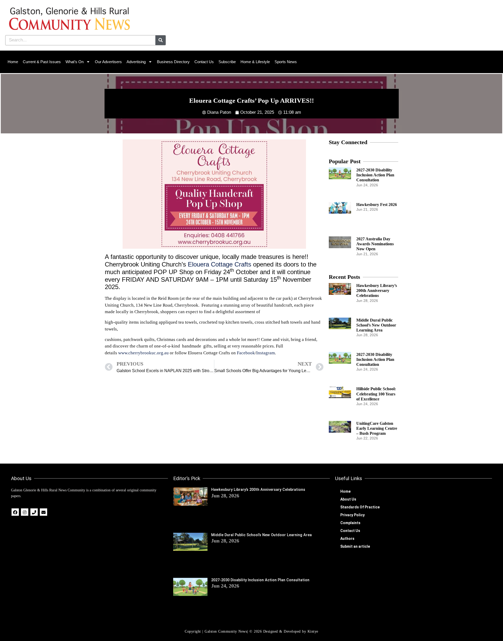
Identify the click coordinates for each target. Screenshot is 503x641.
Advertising (136, 61)
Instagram (265, 352)
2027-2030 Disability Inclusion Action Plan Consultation (375, 175)
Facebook (246, 352)
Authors (347, 538)
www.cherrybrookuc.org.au (143, 352)
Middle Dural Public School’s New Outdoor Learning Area (376, 325)
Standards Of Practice (360, 507)
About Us (348, 499)
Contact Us (204, 61)
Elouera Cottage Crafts (219, 264)
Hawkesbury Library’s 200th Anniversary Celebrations (376, 290)
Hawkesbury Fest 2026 (376, 204)
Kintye (313, 631)
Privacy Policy (352, 515)
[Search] (160, 40)
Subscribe (227, 61)
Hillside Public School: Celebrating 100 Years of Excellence (376, 394)
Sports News (286, 61)
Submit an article (355, 546)
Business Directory (173, 61)
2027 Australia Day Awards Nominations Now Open (375, 244)
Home (13, 61)
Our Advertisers (108, 61)
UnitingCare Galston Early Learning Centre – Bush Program (376, 428)
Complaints (350, 523)
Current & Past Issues (42, 61)
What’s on (74, 61)
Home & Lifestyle (255, 61)
